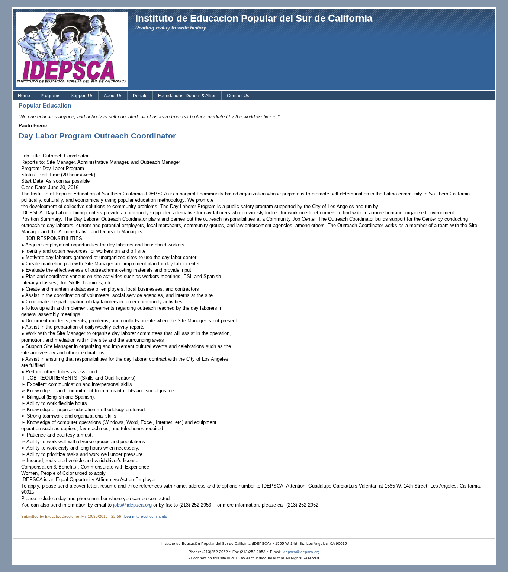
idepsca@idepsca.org (301, 552)
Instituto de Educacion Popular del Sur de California (253, 18)
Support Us (82, 95)
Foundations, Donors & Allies (187, 95)
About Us (113, 95)
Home (24, 95)
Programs (50, 95)
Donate (140, 95)
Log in (129, 516)
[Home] (72, 49)
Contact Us (238, 95)
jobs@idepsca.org (132, 505)
